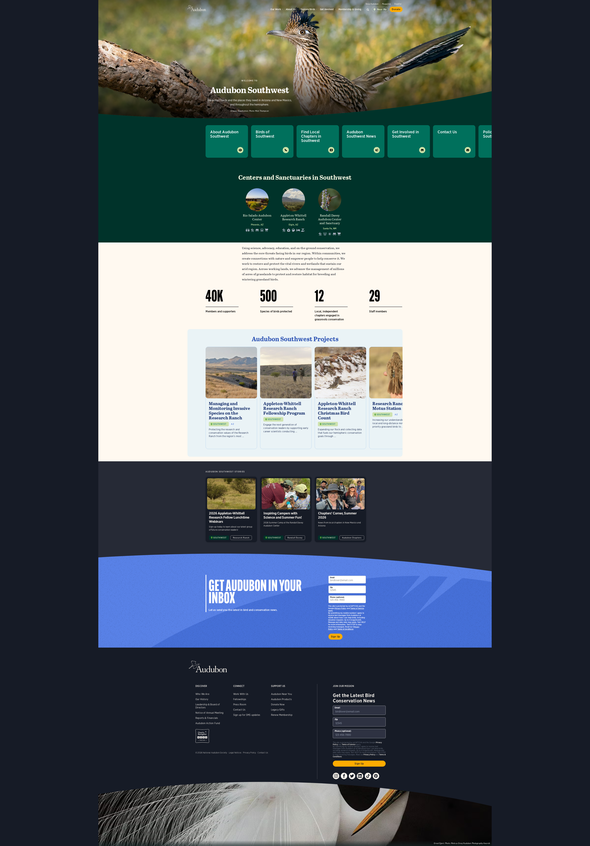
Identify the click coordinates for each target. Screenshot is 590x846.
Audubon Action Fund (207, 723)
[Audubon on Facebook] (344, 776)
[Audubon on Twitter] (352, 776)
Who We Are (202, 694)
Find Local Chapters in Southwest (311, 136)
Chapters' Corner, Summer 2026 (340, 509)
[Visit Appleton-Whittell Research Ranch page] (293, 211)
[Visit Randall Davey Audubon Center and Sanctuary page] (329, 211)
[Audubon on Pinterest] (376, 776)
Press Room (239, 704)
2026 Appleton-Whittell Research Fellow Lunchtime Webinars (231, 509)
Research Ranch (241, 538)
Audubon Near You (281, 694)
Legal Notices (235, 752)
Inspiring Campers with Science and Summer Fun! (286, 509)
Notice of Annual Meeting (209, 712)
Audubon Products (281, 699)
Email (332, 577)
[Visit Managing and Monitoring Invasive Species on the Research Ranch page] (231, 398)
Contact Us (447, 131)
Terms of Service (357, 608)
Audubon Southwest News (361, 134)
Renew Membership (281, 714)
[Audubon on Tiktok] (368, 776)
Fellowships (239, 699)
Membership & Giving (349, 9)
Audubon (196, 8)
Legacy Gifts (278, 709)
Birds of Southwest (265, 134)
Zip (331, 587)
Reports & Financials (206, 718)
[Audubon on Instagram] (336, 776)
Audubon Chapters (352, 538)
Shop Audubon (372, 4)
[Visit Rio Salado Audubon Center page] (257, 211)
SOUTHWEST (219, 424)
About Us (291, 9)
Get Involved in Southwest (405, 134)
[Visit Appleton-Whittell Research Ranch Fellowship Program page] (285, 398)
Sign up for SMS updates (246, 714)
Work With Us (240, 694)
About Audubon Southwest (224, 134)
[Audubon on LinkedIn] (360, 776)
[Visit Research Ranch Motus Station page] (395, 398)
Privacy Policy (340, 608)
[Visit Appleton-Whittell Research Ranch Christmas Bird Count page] (340, 398)
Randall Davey (295, 538)
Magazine (386, 4)
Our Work (275, 9)
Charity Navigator (202, 736)
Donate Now (278, 704)
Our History (201, 699)
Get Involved (327, 9)
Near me (382, 9)
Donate (396, 9)
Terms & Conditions (345, 629)
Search (368, 9)
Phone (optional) (337, 597)
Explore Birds (308, 9)
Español (397, 4)
